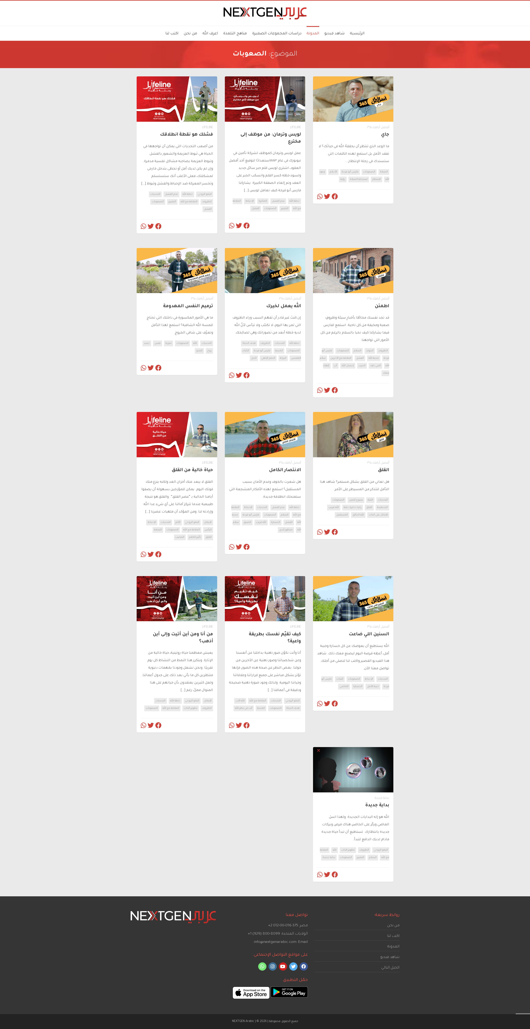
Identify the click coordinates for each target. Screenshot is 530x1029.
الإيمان (208, 522)
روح (209, 350)
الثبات (339, 679)
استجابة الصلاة (358, 179)
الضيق (247, 522)
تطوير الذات (190, 708)
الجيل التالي (390, 968)
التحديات (155, 194)
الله (195, 343)
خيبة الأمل (373, 686)
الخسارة (275, 522)
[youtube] (283, 966)
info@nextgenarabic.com (275, 942)
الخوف (369, 350)
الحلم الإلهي (268, 358)
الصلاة (384, 172)
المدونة (393, 947)
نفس (157, 343)
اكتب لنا (393, 936)
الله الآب (240, 700)
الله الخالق (358, 515)
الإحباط (250, 201)
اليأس (208, 529)
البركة (283, 358)
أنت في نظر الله (243, 708)
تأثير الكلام (195, 537)
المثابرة (263, 201)
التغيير (284, 208)
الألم (177, 522)
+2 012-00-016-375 (283, 926)
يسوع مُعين (356, 500)
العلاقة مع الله (189, 201)
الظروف (207, 201)
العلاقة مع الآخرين (340, 358)
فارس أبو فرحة (350, 172)
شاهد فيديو (390, 957)
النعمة (158, 529)
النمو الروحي (205, 194)
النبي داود (375, 365)
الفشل (255, 208)
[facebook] (304, 966)
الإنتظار (376, 179)
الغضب (179, 537)
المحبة (279, 350)
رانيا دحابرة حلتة (352, 507)
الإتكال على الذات (378, 515)
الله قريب (334, 507)
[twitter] (293, 966)
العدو (199, 350)
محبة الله (374, 358)
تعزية (168, 343)
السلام (357, 350)
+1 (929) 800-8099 (264, 934)
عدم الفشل (278, 201)
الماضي (344, 686)
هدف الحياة (249, 343)
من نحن (393, 926)
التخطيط (382, 507)
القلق (369, 507)
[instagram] (273, 966)
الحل (254, 358)
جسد (147, 343)
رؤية (342, 179)
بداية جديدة (382, 798)
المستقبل (342, 515)
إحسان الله (348, 365)
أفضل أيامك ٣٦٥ (378, 127)
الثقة (370, 500)
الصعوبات (369, 172)
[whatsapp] (262, 966)
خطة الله (294, 201)
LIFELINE (295, 127)
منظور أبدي (286, 529)
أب (335, 365)
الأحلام (333, 172)
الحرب (362, 365)
